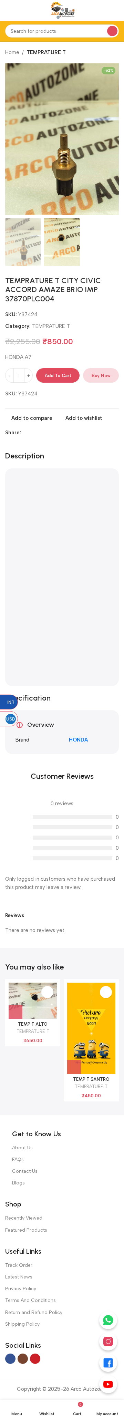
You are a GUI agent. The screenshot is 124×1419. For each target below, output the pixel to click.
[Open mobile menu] (8, 10)
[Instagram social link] (23, 1359)
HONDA (78, 740)
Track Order (18, 1265)
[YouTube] (108, 1384)
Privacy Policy (20, 1289)
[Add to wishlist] (47, 992)
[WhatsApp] (108, 1320)
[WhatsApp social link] (41, 432)
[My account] (116, 10)
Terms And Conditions (30, 1300)
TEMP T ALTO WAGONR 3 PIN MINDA (32, 1026)
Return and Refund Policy (33, 1312)
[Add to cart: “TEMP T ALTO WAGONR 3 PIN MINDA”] (15, 1012)
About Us (22, 1148)
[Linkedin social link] (33, 432)
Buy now (101, 375)
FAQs (18, 1159)
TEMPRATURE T (46, 52)
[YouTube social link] (35, 1359)
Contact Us (25, 1171)
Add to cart (58, 375)
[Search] (112, 31)
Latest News (18, 1277)
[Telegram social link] (49, 432)
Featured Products (26, 1230)
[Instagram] (108, 1341)
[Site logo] (62, 10)
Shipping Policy (22, 1324)
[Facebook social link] (25, 432)
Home (12, 52)
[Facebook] (108, 1363)
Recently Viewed (23, 1218)
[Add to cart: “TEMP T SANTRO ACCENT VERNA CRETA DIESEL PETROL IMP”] (74, 1067)
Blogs (18, 1183)
